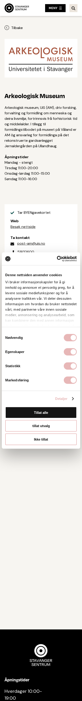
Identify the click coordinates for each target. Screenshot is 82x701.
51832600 (25, 251)
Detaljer (61, 399)
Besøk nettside (23, 226)
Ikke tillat (41, 439)
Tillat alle (41, 412)
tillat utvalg (41, 426)
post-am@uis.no (31, 243)
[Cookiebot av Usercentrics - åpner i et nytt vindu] (58, 259)
